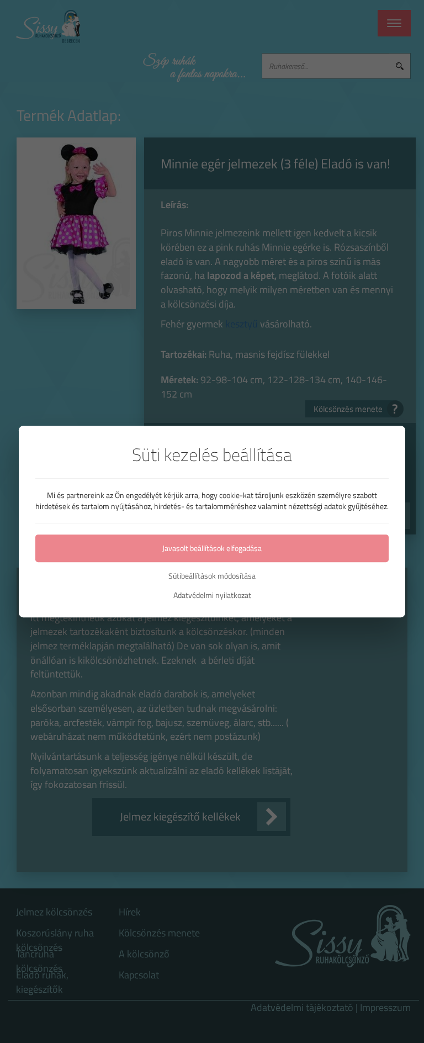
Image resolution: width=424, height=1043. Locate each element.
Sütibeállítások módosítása (212, 575)
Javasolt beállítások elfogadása (212, 548)
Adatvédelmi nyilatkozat (212, 595)
